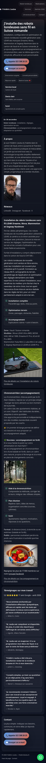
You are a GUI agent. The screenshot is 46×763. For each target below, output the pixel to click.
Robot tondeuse (26, 4)
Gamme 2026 (40, 9)
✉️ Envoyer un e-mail (15, 68)
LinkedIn (7, 210)
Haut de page (6, 758)
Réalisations (40, 4)
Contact (42, 15)
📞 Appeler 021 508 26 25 (16, 61)
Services (28, 9)
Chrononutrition (29, 15)
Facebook (26, 210)
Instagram (16, 210)
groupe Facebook (16, 574)
